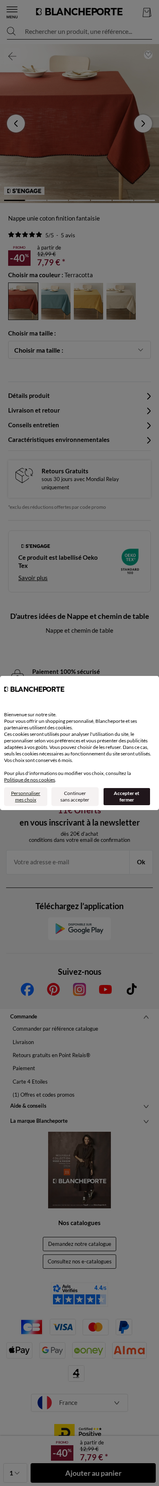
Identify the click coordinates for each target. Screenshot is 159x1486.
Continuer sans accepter (74, 796)
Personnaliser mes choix (25, 796)
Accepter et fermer (126, 796)
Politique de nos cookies (29, 780)
